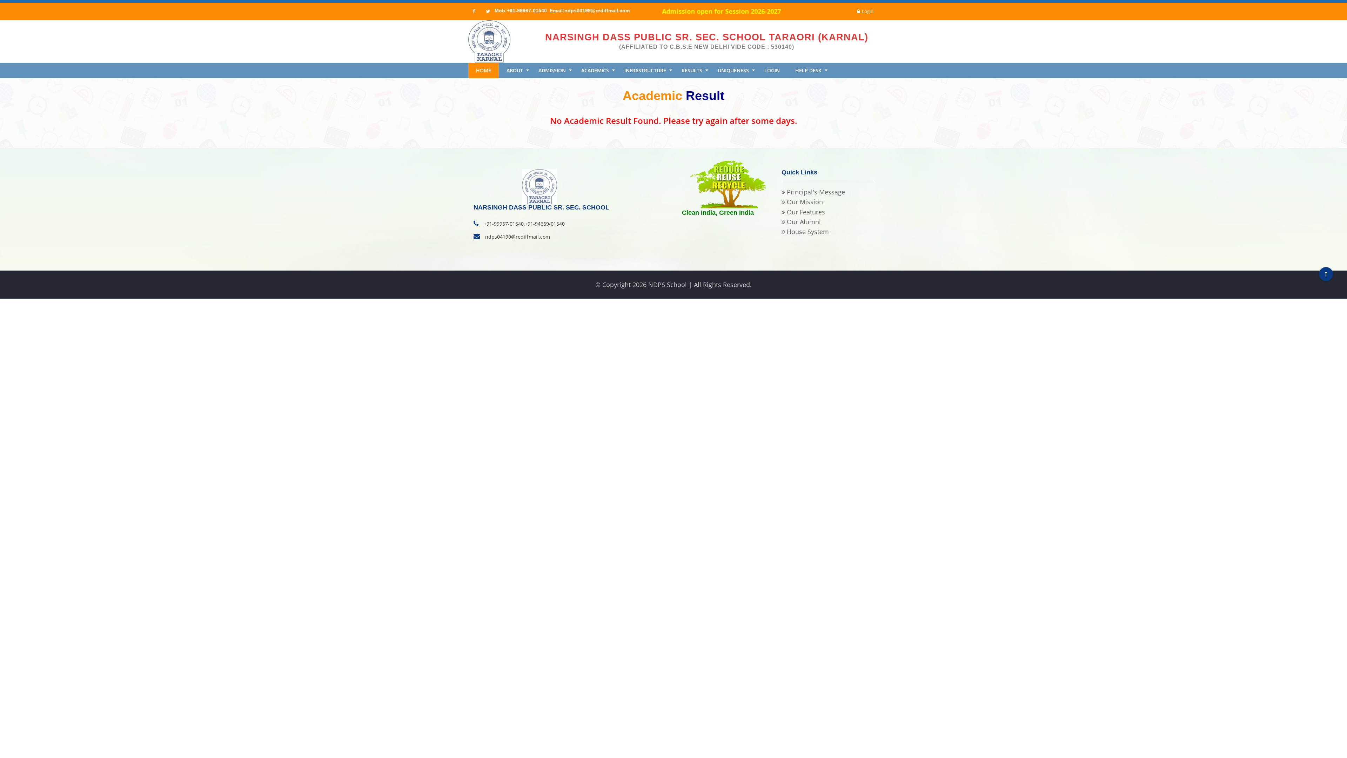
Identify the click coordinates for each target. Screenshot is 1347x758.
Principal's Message (815, 192)
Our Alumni (803, 222)
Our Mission (804, 202)
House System (807, 231)
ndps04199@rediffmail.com (517, 236)
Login (867, 11)
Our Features (805, 212)
